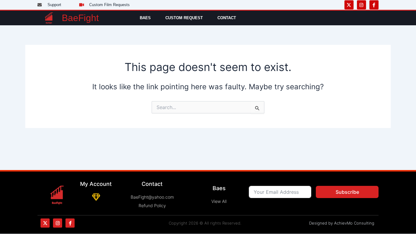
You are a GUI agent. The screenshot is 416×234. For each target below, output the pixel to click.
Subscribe (347, 192)
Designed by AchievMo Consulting (341, 223)
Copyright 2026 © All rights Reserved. (205, 223)
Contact (226, 18)
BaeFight (80, 18)
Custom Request (184, 18)
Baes (145, 18)
